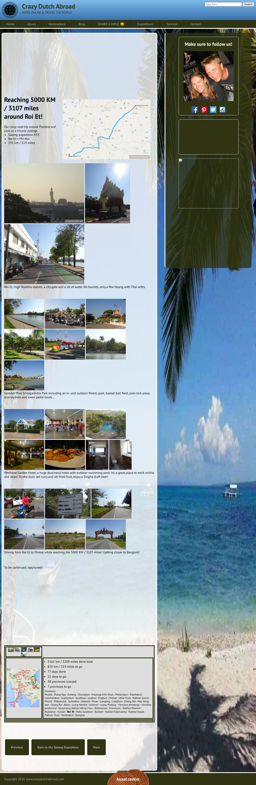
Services (172, 24)
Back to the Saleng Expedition (58, 747)
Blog (82, 24)
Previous (17, 747)
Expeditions (145, 24)
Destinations (57, 24)
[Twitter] (213, 109)
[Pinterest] (204, 109)
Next (96, 747)
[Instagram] (222, 109)
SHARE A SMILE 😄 (111, 24)
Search (248, 4)
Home (10, 24)
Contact (196, 24)
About (31, 24)
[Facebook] (195, 109)
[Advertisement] (79, 63)
